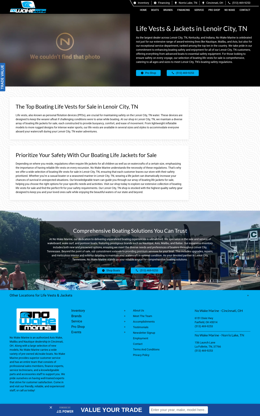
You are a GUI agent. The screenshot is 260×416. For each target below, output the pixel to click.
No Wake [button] (229, 10)
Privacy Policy (141, 355)
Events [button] (76, 332)
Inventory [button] (78, 310)
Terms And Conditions (146, 349)
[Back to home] (28, 7)
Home (143, 10)
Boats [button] (155, 10)
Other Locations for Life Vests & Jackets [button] (41, 295)
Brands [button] (168, 10)
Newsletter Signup (144, 332)
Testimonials (140, 327)
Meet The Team (142, 316)
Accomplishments (144, 321)
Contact (245, 10)
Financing (183, 10)
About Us (138, 310)
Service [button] (199, 10)
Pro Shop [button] (214, 10)
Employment (140, 338)
